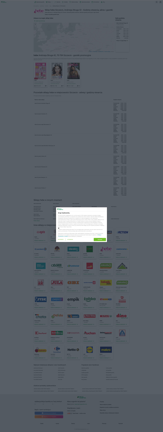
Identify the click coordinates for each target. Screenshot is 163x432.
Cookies (66, 236)
